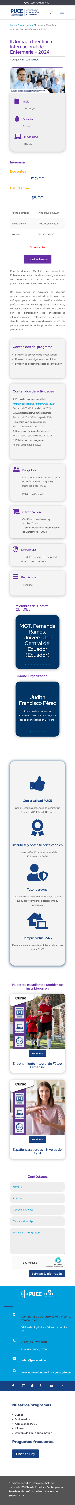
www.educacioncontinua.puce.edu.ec (46, 1372)
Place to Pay (25, 1454)
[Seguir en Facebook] (13, 1385)
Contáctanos (38, 259)
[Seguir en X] (41, 1385)
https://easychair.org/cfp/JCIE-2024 (34, 403)
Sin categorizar (25, 25)
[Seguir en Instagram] (23, 1385)
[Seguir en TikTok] (32, 1385)
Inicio (13, 25)
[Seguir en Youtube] (51, 1385)
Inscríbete (37, 1053)
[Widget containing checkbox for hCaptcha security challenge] (38, 1262)
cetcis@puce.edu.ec (34, 1360)
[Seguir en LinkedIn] (61, 1385)
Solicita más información (47, 1273)
